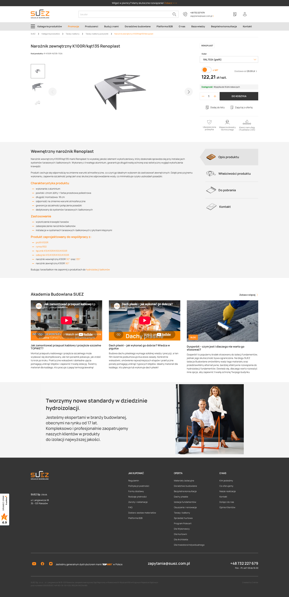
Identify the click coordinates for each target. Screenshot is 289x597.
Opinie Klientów (227, 507)
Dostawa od (244, 71)
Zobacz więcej (247, 294)
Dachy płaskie (181, 496)
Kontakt (223, 496)
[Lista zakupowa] (235, 14)
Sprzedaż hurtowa (183, 518)
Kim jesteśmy (226, 480)
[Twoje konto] (245, 14)
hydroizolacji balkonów (98, 269)
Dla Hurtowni (180, 534)
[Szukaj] (174, 14)
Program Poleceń (182, 523)
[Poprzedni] (52, 92)
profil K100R (42, 242)
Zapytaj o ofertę (244, 107)
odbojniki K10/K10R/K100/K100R (52, 255)
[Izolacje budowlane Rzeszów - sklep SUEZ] (40, 14)
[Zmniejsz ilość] (203, 96)
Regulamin (133, 480)
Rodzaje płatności (137, 496)
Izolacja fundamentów (185, 501)
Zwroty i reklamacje (138, 501)
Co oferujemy (226, 485)
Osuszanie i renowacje (185, 507)
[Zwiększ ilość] (215, 96)
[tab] (231, 157)
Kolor (204, 54)
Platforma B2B (135, 518)
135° (78, 259)
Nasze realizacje (227, 491)
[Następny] (188, 92)
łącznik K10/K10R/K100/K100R (51, 250)
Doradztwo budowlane (185, 485)
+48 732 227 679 (197, 12)
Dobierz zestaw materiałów (142, 512)
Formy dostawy (136, 491)
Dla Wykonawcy (182, 528)
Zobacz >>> (170, 3)
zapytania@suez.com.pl (169, 563)
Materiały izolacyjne (184, 480)
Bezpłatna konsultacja (185, 491)
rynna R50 (41, 246)
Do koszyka (239, 96)
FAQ (130, 507)
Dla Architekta (181, 539)
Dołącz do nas (226, 501)
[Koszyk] (255, 14)
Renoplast (207, 45)
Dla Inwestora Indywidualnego (189, 544)
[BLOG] (222, 320)
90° (68, 259)
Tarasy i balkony (182, 512)
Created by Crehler (250, 582)
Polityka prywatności (138, 485)
